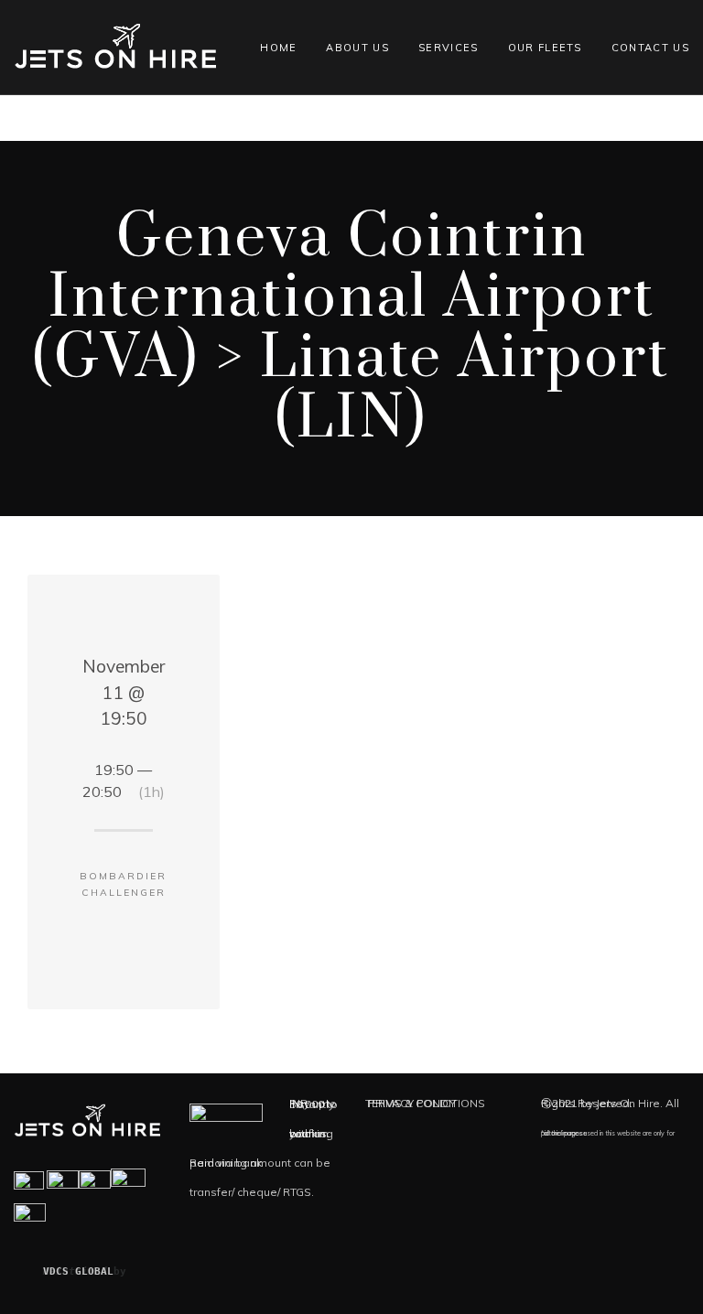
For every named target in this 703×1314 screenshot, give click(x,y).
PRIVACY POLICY (412, 1103)
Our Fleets (545, 47)
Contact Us (650, 47)
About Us (357, 47)
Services (448, 47)
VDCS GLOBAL (78, 1271)
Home (278, 47)
